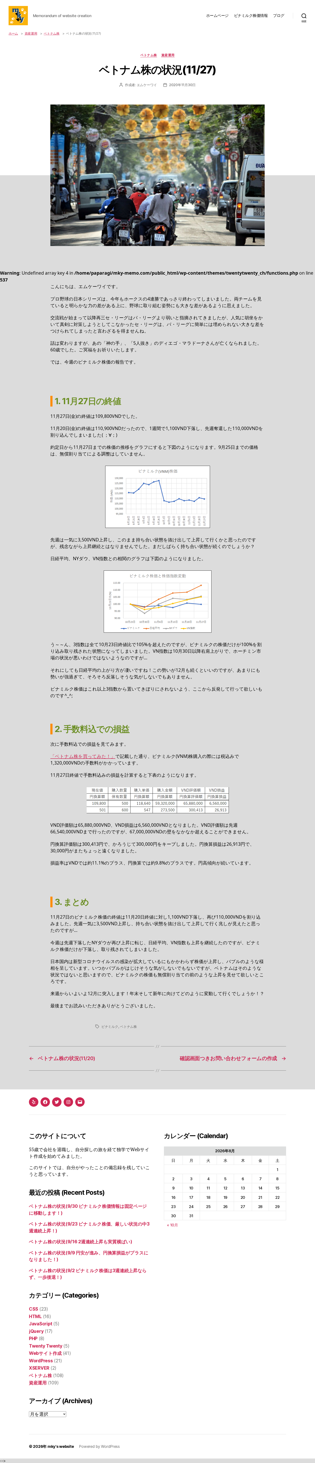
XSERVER (39, 1368)
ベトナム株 (52, 33)
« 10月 (172, 1225)
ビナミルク (109, 1026)
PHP (33, 1338)
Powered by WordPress (99, 1446)
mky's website (61, 1446)
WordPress (41, 1360)
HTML (35, 1316)
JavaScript (40, 1323)
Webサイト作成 (45, 1353)
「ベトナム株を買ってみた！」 (82, 756)
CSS (33, 1309)
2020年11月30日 (182, 85)
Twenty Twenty (45, 1346)
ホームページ (217, 15)
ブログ (278, 15)
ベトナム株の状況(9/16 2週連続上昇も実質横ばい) (80, 1241)
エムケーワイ (147, 85)
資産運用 (31, 33)
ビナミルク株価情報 (251, 15)
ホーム (13, 33)
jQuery (36, 1331)
